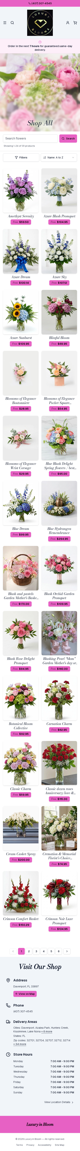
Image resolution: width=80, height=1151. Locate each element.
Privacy (30, 1145)
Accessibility (44, 1145)
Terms (19, 1145)
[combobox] (59, 157)
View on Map (27, 994)
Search (70, 138)
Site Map (59, 1145)
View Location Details (57, 1102)
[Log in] (67, 22)
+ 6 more (46, 1031)
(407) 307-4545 (41, 3)
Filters (23, 157)
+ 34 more (19, 1044)
